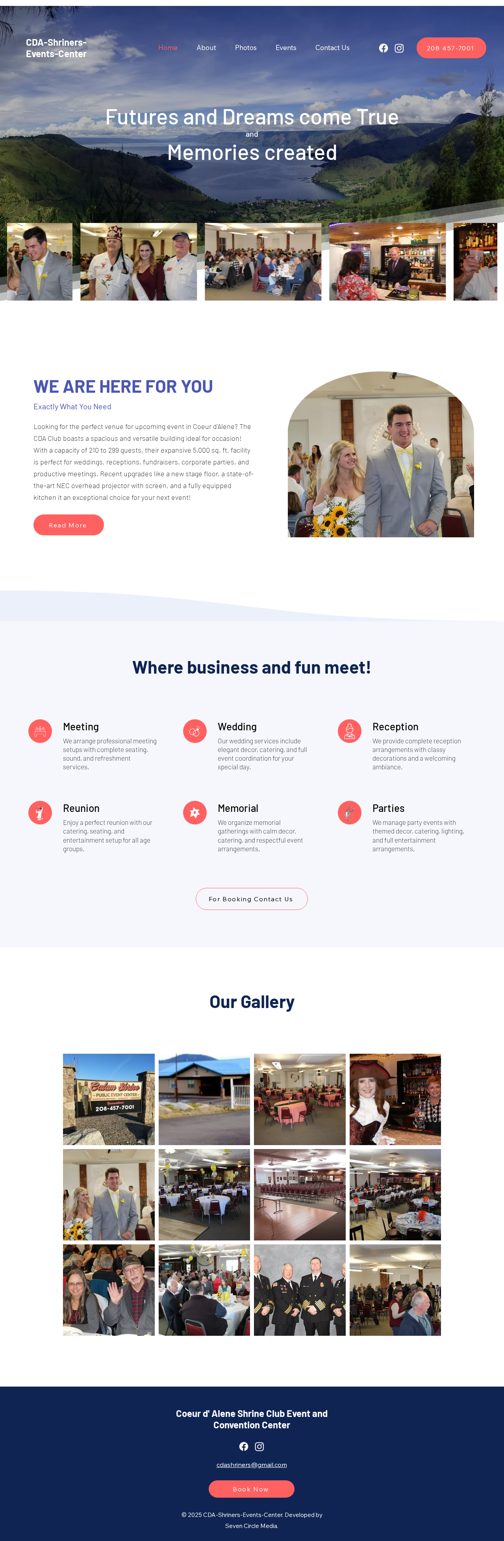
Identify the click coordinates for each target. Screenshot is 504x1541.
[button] (246, 47)
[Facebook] (383, 48)
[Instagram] (399, 48)
